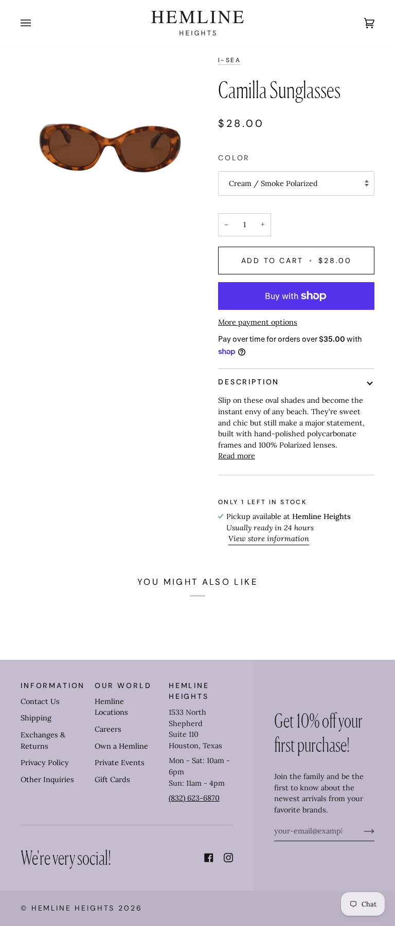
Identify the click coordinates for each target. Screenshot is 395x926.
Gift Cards (112, 779)
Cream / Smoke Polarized (273, 183)
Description (248, 381)
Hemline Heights (73, 908)
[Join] (360, 831)
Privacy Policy (45, 762)
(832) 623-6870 (194, 798)
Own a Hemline (121, 746)
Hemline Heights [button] (189, 691)
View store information (268, 538)
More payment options (257, 322)
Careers (108, 729)
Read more (236, 455)
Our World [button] (123, 685)
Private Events (120, 762)
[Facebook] (208, 857)
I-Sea (229, 60)
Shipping (36, 718)
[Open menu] (36, 23)
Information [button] (53, 685)
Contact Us (40, 701)
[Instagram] (228, 857)
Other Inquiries (47, 779)
